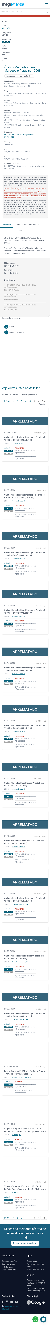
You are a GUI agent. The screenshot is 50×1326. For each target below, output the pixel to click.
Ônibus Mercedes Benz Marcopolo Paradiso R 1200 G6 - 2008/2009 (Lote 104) (24, 438)
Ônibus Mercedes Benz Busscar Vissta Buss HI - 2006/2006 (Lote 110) (24, 784)
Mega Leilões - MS (9, 1270)
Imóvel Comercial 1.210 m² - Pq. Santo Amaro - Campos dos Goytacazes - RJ (24, 1072)
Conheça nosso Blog (9, 1261)
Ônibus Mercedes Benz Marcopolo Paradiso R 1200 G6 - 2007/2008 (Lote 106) (24, 553)
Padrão (42, 404)
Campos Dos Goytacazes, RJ (21, 1077)
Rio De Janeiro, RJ (18, 443)
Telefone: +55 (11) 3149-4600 (36, 1284)
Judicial (7, 448)
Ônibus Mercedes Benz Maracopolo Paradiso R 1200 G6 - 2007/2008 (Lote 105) (24, 496)
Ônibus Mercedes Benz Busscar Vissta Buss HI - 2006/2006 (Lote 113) (24, 957)
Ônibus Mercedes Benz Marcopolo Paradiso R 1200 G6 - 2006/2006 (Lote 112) (24, 899)
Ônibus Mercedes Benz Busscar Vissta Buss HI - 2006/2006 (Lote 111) (24, 842)
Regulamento (32, 1261)
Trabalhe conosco (8, 1267)
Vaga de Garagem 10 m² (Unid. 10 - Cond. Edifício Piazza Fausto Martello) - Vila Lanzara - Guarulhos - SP (25, 1130)
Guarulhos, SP (16, 1135)
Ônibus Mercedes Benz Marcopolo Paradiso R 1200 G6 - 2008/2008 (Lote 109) (24, 726)
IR (46, 12)
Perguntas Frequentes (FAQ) (35, 1265)
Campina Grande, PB (18, 501)
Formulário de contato (35, 1280)
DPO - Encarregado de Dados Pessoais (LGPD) (36, 1289)
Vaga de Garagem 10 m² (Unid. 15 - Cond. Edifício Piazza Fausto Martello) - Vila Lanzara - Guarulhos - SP (25, 1188)
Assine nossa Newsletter (25, 1243)
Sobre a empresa (8, 1264)
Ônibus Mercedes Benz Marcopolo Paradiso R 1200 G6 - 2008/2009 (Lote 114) (24, 1014)
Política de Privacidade (35, 1269)
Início (6, 401)
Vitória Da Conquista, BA (20, 904)
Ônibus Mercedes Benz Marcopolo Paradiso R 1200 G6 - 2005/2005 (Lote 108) (24, 669)
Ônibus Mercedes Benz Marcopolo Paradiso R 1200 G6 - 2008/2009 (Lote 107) (24, 611)
